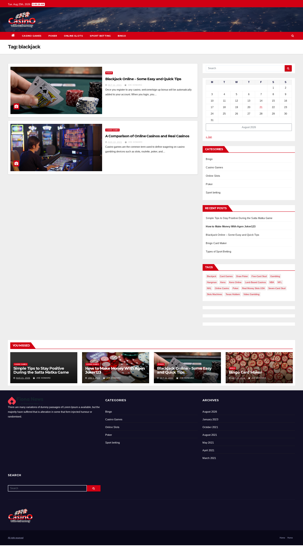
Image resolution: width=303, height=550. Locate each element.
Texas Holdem (233, 294)
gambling (275, 276)
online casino (222, 288)
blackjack (211, 276)
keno (223, 282)
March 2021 (209, 458)
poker (235, 288)
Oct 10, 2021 (238, 378)
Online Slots (73, 35)
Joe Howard (134, 85)
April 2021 (208, 450)
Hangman (212, 282)
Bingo (122, 35)
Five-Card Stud (259, 276)
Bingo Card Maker (216, 243)
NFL (280, 282)
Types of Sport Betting (218, 251)
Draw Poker (242, 276)
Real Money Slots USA (253, 288)
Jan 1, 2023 (94, 378)
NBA (272, 282)
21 (261, 107)
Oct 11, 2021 (115, 85)
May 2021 (208, 442)
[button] (292, 35)
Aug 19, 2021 (115, 142)
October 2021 (210, 427)
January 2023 (210, 419)
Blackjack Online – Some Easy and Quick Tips (143, 79)
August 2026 (209, 411)
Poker (52, 35)
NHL (209, 288)
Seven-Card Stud (276, 288)
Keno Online (235, 282)
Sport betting (100, 35)
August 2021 (209, 435)
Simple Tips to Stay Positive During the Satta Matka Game (239, 218)
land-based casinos (255, 282)
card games (226, 276)
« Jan (209, 137)
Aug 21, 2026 (23, 378)
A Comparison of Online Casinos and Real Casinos (147, 136)
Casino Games (32, 35)
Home (282, 538)
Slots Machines (214, 294)
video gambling (251, 294)
